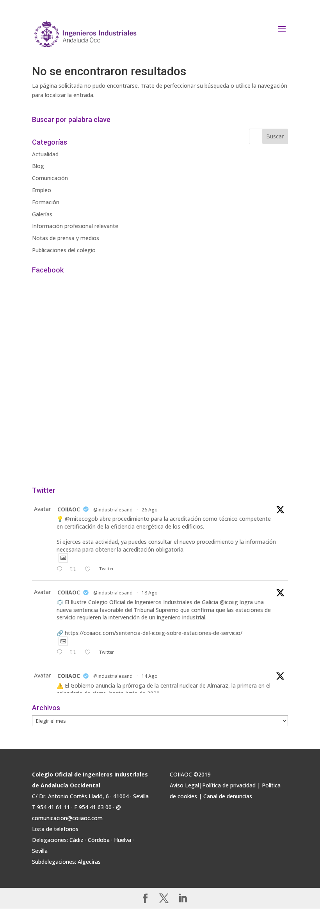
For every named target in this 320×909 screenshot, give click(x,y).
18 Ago (150, 592)
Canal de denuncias (227, 796)
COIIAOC (68, 509)
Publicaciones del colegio (64, 250)
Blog (38, 166)
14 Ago (150, 676)
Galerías (42, 214)
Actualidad (45, 154)
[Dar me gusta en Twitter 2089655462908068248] (90, 652)
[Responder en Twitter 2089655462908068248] (61, 652)
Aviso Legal (184, 785)
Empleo (41, 190)
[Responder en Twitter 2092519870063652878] (61, 569)
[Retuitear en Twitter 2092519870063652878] (75, 569)
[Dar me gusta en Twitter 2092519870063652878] (90, 569)
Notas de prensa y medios (65, 238)
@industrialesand (113, 509)
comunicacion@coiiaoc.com (67, 818)
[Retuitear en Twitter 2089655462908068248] (75, 652)
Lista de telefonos (55, 829)
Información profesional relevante (75, 226)
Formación (45, 202)
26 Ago (150, 509)
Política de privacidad (229, 785)
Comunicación (50, 178)
